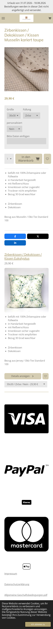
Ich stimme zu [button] (38, 624)
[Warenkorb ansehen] (50, 18)
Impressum (10, 573)
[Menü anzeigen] (3, 18)
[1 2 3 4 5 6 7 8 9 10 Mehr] (9, 159)
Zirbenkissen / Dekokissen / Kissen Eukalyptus (23, 256)
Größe (10, 109)
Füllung (27, 109)
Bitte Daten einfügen (18, 136)
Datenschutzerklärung (16, 584)
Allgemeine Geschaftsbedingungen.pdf (25, 595)
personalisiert (14, 122)
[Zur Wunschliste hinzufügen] (47, 159)
